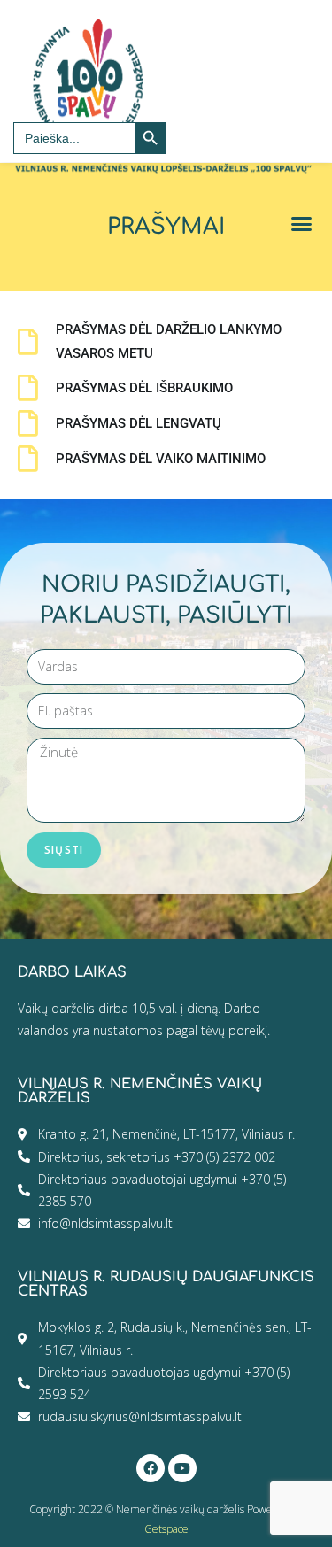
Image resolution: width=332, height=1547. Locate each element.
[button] (302, 224)
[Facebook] (150, 1468)
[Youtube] (182, 1468)
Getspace (166, 1528)
